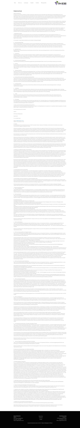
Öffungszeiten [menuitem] (43, 2)
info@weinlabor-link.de (20, 120)
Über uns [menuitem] (20, 2)
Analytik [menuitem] (31, 2)
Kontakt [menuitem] (37, 2)
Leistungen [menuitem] (26, 2)
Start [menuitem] (15, 2)
